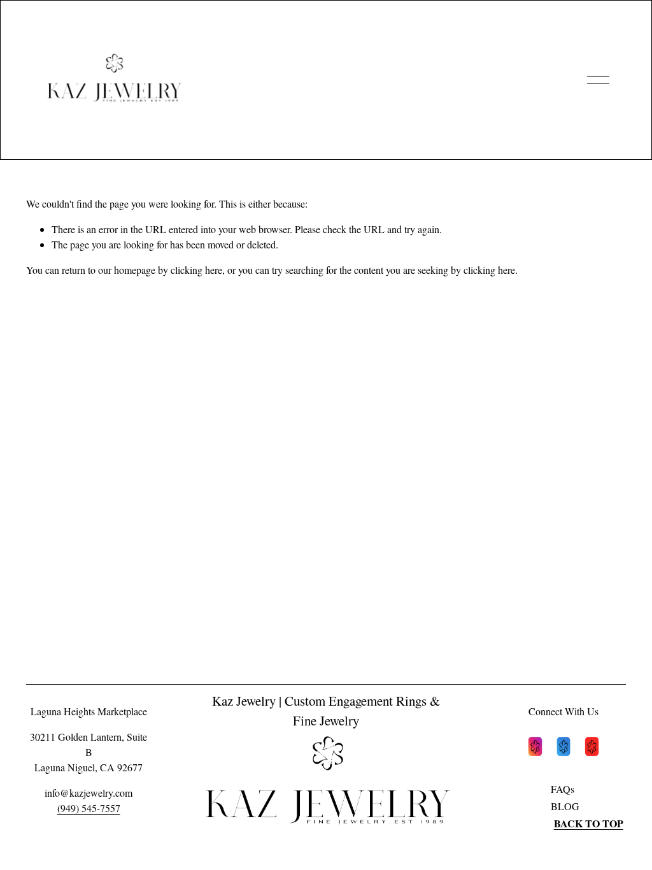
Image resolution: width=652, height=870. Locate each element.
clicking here (196, 269)
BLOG (565, 806)
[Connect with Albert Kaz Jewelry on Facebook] (564, 748)
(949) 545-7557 (88, 808)
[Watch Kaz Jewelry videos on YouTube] (592, 748)
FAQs (562, 788)
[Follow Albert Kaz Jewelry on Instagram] (535, 748)
